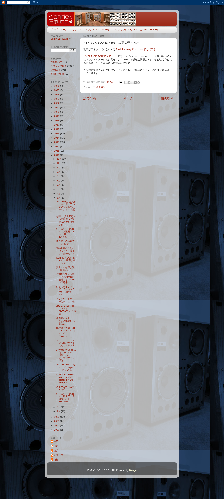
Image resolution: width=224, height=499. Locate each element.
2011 (57, 151)
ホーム (128, 98)
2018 (57, 120)
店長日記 (100, 87)
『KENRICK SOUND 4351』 (99, 56)
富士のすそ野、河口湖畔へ (65, 268)
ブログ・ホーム (59, 29)
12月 (59, 159)
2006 (57, 430)
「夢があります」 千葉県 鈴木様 (66, 300)
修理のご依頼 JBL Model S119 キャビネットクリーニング (66, 332)
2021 (57, 107)
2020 (57, 112)
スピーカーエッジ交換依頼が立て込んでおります (65, 343)
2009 (57, 417)
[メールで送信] (126, 82)
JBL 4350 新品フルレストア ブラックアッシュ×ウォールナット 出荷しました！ (66, 207)
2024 (57, 94)
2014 (57, 138)
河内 (56, 446)
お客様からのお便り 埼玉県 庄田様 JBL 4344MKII (65, 398)
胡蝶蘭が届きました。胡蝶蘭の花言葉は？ (65, 321)
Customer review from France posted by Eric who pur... (65, 378)
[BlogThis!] (129, 82)
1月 (59, 411)
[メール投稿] (120, 82)
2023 (57, 99)
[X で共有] (132, 82)
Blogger (133, 470)
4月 (59, 193)
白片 (56, 450)
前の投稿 (167, 98)
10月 (59, 167)
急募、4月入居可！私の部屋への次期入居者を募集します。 (66, 220)
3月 (59, 198)
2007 (57, 425)
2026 (57, 86)
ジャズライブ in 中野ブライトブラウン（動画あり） (65, 290)
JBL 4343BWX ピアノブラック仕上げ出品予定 (65, 367)
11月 (59, 163)
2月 (59, 407)
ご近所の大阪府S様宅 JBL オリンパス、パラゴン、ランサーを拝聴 (66, 355)
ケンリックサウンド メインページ (91, 29)
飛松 (56, 459)
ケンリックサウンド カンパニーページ (137, 29)
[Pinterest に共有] (138, 82)
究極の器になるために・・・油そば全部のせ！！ (65, 251)
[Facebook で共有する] (135, 82)
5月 (59, 189)
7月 (59, 180)
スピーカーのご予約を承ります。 (65, 388)
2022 (57, 103)
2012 (57, 146)
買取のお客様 (57, 74)
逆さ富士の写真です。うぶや (65, 242)
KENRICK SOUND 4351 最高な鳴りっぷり (65, 260)
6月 (59, 185)
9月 (59, 172)
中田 (56, 441)
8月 (59, 176)
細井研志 (58, 455)
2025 (57, 90)
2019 (57, 116)
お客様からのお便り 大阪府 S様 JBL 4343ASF (65, 233)
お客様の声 (56, 62)
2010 (57, 155)
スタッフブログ (59, 66)
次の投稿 (89, 98)
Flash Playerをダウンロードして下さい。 (138, 49)
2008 (57, 421)
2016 (57, 129)
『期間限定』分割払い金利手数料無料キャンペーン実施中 (65, 278)
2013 (57, 142)
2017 (57, 125)
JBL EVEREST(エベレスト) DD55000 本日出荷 (66, 310)
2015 (57, 133)
